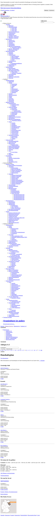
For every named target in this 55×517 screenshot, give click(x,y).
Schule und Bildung (13, 107)
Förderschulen (14, 113)
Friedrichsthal (14, 84)
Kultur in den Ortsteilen (14, 148)
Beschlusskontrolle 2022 (19, 197)
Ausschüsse (11, 166)
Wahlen (7, 211)
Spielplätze (11, 154)
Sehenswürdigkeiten (15, 58)
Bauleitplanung (14, 205)
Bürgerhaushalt (12, 202)
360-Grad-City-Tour (15, 260)
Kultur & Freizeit (9, 140)
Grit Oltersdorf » (4, 384)
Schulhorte (13, 106)
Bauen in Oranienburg (13, 271)
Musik (10, 153)
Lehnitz (12, 86)
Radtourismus (14, 306)
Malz (12, 87)
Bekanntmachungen (13, 27)
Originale (13, 263)
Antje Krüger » (4, 430)
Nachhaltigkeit (12, 266)
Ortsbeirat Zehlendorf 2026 (14, 212)
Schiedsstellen (12, 44)
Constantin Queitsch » (5, 399)
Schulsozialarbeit (14, 131)
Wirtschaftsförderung (13, 250)
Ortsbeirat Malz (14, 178)
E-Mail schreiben (4, 489)
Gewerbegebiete (12, 253)
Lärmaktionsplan (12, 311)
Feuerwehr (11, 78)
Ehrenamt (11, 159)
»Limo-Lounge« (14, 133)
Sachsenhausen (14, 89)
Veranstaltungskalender (13, 141)
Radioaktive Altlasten (15, 297)
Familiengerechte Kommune (15, 116)
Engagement (8, 155)
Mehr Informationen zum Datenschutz (9, 19)
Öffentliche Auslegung (13, 37)
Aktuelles (8, 24)
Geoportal (11, 246)
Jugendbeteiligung (15, 127)
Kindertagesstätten (15, 104)
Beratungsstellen (14, 144)
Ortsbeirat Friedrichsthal (16, 175)
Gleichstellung (12, 45)
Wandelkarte (14, 294)
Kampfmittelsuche (12, 64)
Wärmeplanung (14, 284)
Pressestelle (11, 75)
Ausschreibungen (12, 74)
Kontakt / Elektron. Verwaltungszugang (9, 491)
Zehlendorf (13, 92)
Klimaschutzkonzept (15, 288)
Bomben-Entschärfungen (14, 31)
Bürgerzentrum (12, 143)
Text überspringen (4, 358)
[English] (4, 14)
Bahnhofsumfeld (14, 228)
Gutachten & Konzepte (13, 245)
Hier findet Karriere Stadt (14, 70)
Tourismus (11, 149)
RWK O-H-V (11, 267)
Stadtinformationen (10, 80)
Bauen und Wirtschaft (15, 169)
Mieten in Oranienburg (13, 270)
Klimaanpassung (14, 287)
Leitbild (10, 97)
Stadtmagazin (11, 34)
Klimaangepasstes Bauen (16, 274)
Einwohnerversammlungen (14, 209)
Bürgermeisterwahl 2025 (14, 214)
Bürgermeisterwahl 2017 (14, 222)
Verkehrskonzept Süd (15, 301)
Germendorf (13, 85)
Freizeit (12, 59)
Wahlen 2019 (11, 221)
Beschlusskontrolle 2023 (19, 195)
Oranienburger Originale (14, 261)
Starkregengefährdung (16, 276)
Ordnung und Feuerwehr (16, 170)
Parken (10, 308)
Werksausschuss (14, 172)
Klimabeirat (13, 290)
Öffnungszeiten (12, 41)
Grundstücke (14, 273)
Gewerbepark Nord (15, 255)
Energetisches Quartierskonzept (18, 232)
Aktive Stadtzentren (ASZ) (17, 236)
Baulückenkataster (15, 272)
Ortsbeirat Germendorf (16, 176)
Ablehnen (46, 10)
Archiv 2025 (14, 28)
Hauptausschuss (14, 167)
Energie (13, 291)
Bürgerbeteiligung (10, 200)
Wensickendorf (14, 91)
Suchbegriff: (3, 347)
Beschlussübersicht (15, 191)
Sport (10, 150)
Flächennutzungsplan (13, 240)
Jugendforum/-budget (15, 126)
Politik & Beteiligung (7, 163)
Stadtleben (5, 79)
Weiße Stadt (13, 231)
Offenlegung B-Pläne (15, 244)
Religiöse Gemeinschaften (14, 158)
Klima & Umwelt (9, 280)
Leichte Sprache (12, 54)
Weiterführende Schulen (16, 112)
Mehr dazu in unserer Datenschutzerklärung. (11, 8)
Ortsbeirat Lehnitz (15, 177)
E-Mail (2, 378)
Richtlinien (11, 53)
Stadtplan (11, 93)
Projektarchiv (14, 233)
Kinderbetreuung (12, 103)
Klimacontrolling (14, 289)
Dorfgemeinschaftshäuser (14, 147)
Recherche (11, 187)
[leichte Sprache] (5, 13)
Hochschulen (14, 114)
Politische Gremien (10, 164)
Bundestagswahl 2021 (13, 220)
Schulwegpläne (17, 110)
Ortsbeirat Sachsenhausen (16, 180)
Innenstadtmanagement (16, 257)
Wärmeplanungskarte (15, 285)
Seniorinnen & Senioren (14, 135)
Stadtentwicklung (9, 225)
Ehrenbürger (11, 101)
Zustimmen (52, 10)
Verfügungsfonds (15, 259)
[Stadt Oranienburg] (8, 10)
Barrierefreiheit (24, 515)
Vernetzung (13, 129)
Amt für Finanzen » (5, 368)
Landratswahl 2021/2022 (14, 219)
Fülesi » (2, 414)
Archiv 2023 (14, 30)
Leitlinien (13, 138)
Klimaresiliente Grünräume (17, 295)
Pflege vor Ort (14, 137)
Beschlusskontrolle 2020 (19, 199)
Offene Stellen (14, 71)
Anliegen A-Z (11, 40)
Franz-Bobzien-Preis (13, 161)
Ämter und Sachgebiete (14, 69)
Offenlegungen (12, 204)
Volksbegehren (12, 203)
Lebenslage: (3, 349)
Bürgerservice (9, 39)
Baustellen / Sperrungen (14, 36)
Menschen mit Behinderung (14, 46)
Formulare (11, 42)
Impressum (7, 515)
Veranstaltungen (12, 33)
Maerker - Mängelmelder (14, 48)
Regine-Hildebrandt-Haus (14, 146)
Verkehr (7, 299)
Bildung (13, 293)
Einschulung (14, 108)
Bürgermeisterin (12, 68)
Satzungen (11, 52)
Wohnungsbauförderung (14, 277)
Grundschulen (14, 109)
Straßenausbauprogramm (14, 316)
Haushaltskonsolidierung (16, 63)
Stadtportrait (11, 81)
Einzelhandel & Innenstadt (14, 256)
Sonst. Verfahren (14, 206)
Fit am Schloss (14, 152)
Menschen (13, 262)
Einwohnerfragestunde (13, 210)
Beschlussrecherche (15, 192)
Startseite (2, 326)
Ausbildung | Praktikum (16, 73)
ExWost (13, 238)
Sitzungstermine (12, 184)
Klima (10, 282)
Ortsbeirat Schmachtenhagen (17, 181)
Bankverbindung (4, 494)
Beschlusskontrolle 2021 (19, 198)
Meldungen (11, 25)
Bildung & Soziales (10, 102)
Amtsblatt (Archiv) (13, 35)
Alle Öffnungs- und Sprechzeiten (8, 473)
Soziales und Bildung (15, 171)
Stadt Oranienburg (15, 56)
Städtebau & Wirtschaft (8, 223)
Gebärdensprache (12, 61)
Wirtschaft (8, 248)
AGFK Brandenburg (15, 307)
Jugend (10, 121)
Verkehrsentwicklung (13, 300)
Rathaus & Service (7, 23)
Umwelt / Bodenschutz (13, 296)
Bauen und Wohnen (10, 268)
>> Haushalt (41, 360)
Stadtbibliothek (12, 115)
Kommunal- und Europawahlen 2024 (16, 217)
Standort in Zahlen (15, 251)
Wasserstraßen (12, 315)
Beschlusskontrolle (13, 188)
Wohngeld (11, 278)
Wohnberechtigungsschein (14, 279)
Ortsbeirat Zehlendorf (15, 183)
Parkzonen (13, 310)
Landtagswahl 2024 (13, 216)
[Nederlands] (2, 14)
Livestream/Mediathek (13, 186)
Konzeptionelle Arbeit (16, 130)
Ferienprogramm (14, 132)
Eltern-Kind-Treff (12, 142)
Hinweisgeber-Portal (13, 50)
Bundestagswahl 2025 (13, 215)
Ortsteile (10, 82)
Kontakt (12, 515)
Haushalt (10, 62)
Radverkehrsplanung (15, 305)
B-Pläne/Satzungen (13, 243)
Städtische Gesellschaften (14, 76)
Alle (41, 350)
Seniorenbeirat (14, 136)
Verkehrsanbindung (13, 95)
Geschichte (11, 98)
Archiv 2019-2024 (15, 193)
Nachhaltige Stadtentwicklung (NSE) (19, 237)
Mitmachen (13, 265)
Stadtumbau (13, 239)
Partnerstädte (11, 99)
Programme (11, 234)
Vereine (10, 157)
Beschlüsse (13, 189)
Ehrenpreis (11, 160)
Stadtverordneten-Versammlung (15, 165)
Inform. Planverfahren (16, 208)
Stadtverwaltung (14, 57)
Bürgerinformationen (10, 51)
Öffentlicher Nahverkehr (14, 312)
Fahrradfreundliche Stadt (14, 302)
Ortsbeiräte (11, 174)
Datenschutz (17, 515)
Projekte (10, 227)
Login (38, 515)
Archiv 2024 (14, 29)
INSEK (10, 226)
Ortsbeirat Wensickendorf (16, 182)
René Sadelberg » (4, 445)
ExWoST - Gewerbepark (16, 254)
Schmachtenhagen (15, 90)
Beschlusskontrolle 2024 (19, 194)
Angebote (13, 124)
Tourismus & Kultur (7, 317)
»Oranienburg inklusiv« (16, 47)
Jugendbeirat (14, 125)
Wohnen (10, 96)
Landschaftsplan (12, 242)
